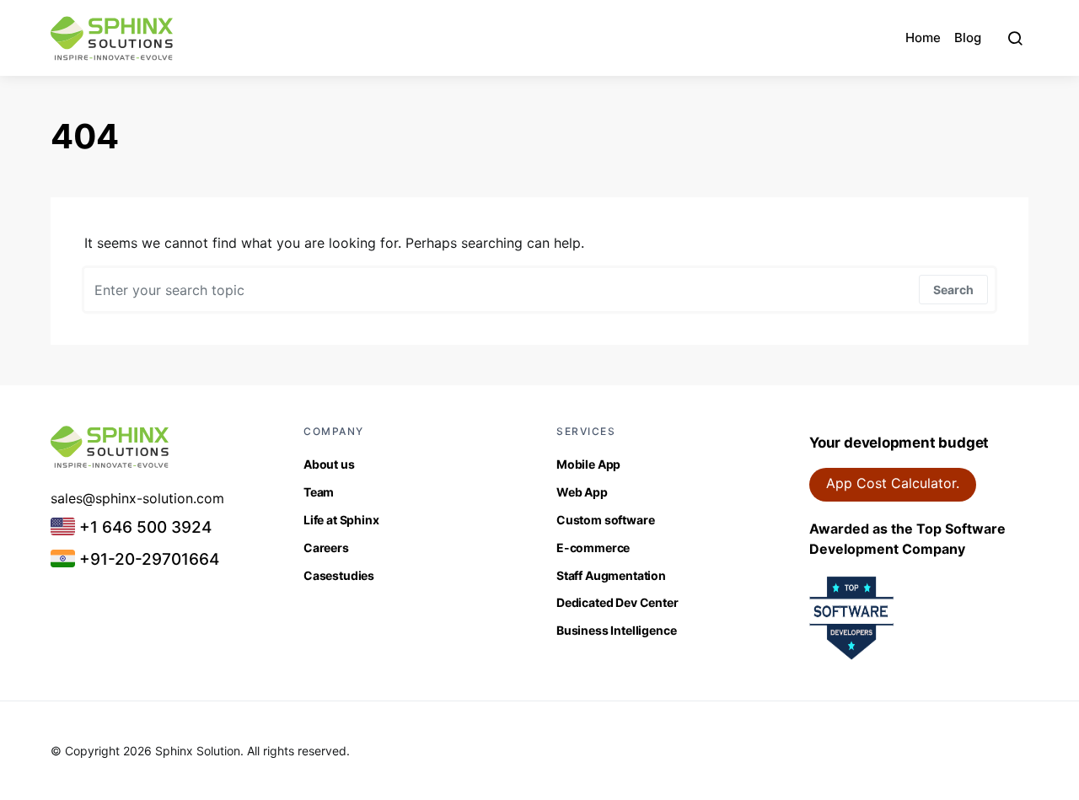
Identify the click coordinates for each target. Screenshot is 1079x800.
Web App (582, 492)
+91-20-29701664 (147, 559)
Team (318, 492)
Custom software (605, 520)
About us (329, 464)
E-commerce (593, 547)
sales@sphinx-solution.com (137, 498)
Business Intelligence (616, 630)
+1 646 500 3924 (143, 527)
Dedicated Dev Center (617, 602)
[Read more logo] (112, 38)
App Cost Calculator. (892, 483)
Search (953, 289)
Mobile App (588, 464)
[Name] (1014, 37)
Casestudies (338, 575)
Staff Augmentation (611, 575)
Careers (326, 547)
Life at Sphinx (341, 520)
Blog (967, 38)
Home (923, 38)
